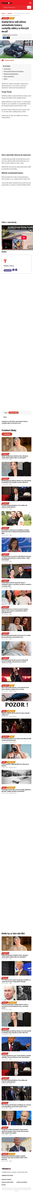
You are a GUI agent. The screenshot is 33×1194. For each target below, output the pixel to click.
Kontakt (4, 1184)
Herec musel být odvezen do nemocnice (14, 71)
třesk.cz (4, 13)
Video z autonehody (9, 76)
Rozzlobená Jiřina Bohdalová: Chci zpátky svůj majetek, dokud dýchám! (14, 506)
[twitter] (8, 38)
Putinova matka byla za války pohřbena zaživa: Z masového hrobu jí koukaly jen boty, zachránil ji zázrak (15, 1006)
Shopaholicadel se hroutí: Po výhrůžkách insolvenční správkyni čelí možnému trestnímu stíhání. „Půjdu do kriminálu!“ (16, 558)
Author (5, 79)
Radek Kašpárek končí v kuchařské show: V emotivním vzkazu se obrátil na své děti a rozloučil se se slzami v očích (16, 584)
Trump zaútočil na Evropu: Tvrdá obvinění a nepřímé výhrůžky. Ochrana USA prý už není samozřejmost (16, 1056)
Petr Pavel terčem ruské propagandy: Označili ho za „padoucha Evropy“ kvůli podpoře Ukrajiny (16, 980)
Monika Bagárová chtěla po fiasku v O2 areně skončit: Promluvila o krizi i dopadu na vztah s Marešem (16, 481)
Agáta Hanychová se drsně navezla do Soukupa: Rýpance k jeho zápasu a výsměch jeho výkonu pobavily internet (15, 610)
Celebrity (9, 13)
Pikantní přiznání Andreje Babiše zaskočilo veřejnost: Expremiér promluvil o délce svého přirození (14, 1157)
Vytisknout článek (9, 60)
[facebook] (4, 38)
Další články (7, 434)
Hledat (29, 7)
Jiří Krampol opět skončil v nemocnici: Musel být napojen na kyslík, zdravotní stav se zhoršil (15, 661)
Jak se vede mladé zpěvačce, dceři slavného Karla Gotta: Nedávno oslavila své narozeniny (15, 688)
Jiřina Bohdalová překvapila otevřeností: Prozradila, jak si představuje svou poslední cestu (16, 636)
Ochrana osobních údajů (7, 1182)
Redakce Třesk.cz (7, 35)
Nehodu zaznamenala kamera (11, 74)
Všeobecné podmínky (21, 1182)
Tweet (6, 412)
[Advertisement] (16, 135)
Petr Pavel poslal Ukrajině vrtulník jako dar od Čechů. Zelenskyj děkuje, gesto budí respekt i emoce (16, 1105)
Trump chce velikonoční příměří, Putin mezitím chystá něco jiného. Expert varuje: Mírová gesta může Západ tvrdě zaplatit (15, 1131)
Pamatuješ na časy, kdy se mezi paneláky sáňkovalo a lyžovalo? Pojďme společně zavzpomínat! (16, 790)
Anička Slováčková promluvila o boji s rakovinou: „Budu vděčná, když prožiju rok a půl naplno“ (15, 456)
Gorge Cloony (7, 69)
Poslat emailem (13, 412)
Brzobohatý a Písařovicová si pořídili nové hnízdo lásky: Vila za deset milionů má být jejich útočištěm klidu (16, 531)
